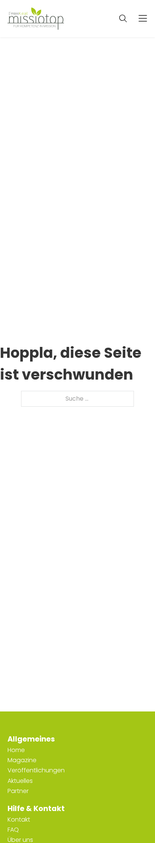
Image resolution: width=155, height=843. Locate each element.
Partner (18, 791)
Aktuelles (20, 780)
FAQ (13, 829)
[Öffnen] (142, 18)
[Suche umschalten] (123, 18)
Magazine (22, 760)
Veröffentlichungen (36, 770)
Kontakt (19, 819)
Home (16, 750)
